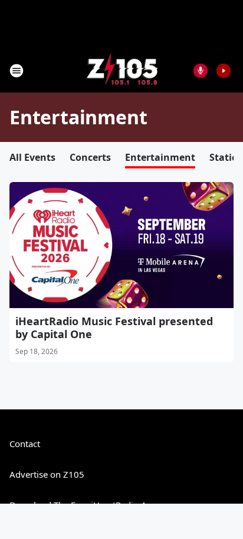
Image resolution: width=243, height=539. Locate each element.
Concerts (90, 157)
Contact (24, 443)
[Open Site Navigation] (16, 71)
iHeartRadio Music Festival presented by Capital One (114, 327)
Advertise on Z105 (46, 474)
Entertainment (160, 157)
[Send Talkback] (200, 71)
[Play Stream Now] (223, 71)
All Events (32, 157)
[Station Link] (121, 70)
